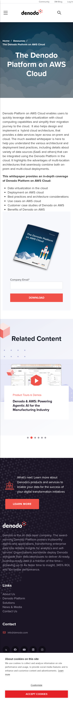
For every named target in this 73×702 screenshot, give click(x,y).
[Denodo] (32, 12)
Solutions (9, 603)
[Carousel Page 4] (38, 438)
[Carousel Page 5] (42, 438)
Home (6, 41)
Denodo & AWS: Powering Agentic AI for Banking (44, 403)
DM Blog (58, 1)
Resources (19, 41)
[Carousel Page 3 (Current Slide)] (35, 438)
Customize (36, 685)
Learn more (22, 504)
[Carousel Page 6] (45, 438)
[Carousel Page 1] (28, 438)
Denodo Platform (14, 598)
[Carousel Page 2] (31, 438)
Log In (70, 1)
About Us (9, 594)
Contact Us (10, 611)
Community (44, 1)
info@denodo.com (18, 632)
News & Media (12, 607)
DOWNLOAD (36, 298)
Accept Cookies (36, 694)
